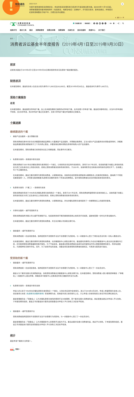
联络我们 (87, 23)
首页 (11, 38)
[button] (115, 17)
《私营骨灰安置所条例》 (35, 293)
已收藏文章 (78, 23)
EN (111, 23)
